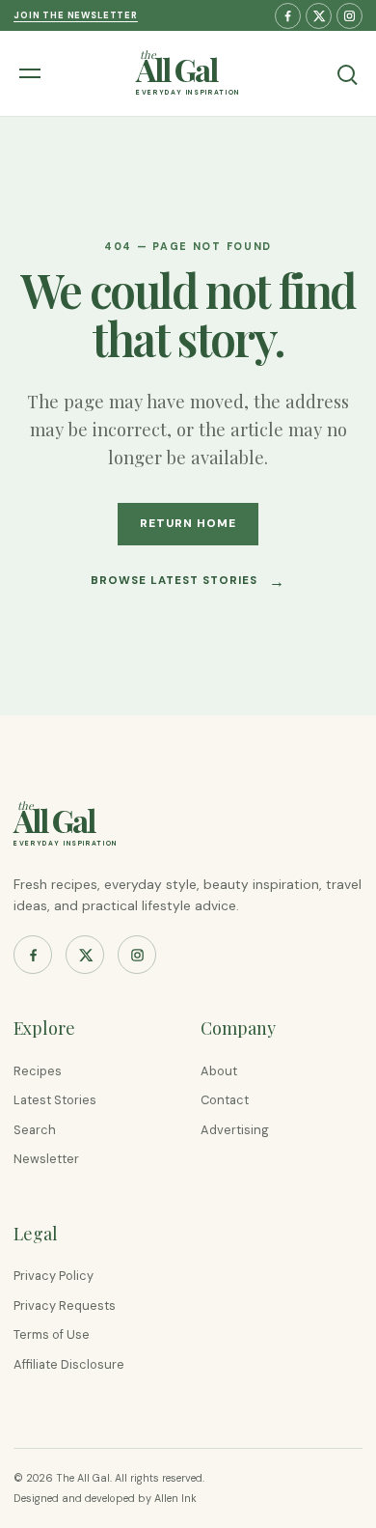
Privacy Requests (64, 1305)
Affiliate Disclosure (68, 1364)
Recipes (37, 1071)
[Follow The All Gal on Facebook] (288, 16)
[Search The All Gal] (346, 73)
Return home (188, 523)
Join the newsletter (75, 15)
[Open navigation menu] (32, 73)
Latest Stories (54, 1100)
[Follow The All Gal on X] (319, 16)
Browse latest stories (188, 581)
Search (34, 1130)
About (219, 1071)
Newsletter (46, 1159)
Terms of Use (51, 1334)
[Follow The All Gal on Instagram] (349, 16)
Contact (225, 1100)
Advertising (235, 1130)
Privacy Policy (53, 1275)
